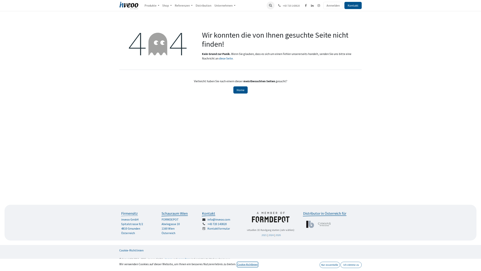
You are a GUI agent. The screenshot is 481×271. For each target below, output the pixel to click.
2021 (264, 235)
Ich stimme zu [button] (351, 264)
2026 (278, 235)
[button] (271, 5)
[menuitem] (152, 5)
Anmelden (333, 5)
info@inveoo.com (218, 219)
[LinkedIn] (312, 5)
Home (240, 90)
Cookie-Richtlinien (131, 250)
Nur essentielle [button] (329, 264)
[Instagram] (319, 5)
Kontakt (353, 5)
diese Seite (226, 58)
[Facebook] (306, 5)
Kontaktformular (218, 228)
